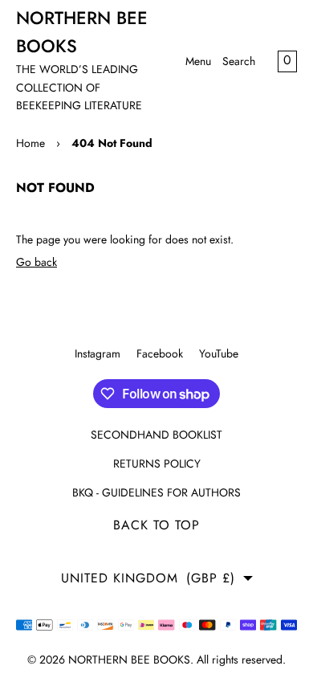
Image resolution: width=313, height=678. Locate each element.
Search (238, 61)
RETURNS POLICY (157, 463)
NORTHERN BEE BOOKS (129, 659)
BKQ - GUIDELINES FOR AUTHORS (156, 492)
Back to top (156, 525)
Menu (198, 61)
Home (30, 143)
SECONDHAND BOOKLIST (156, 435)
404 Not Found (111, 143)
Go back (36, 262)
